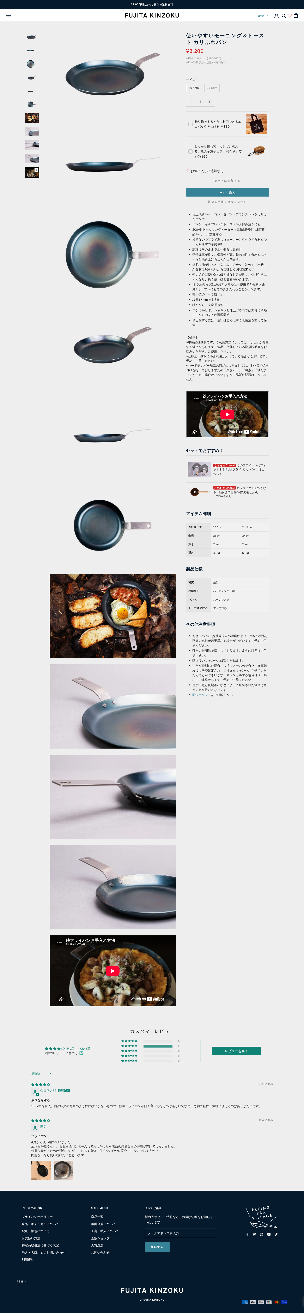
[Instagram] (261, 1234)
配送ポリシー (201, 695)
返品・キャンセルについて (40, 1224)
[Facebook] (247, 1234)
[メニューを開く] (8, 15)
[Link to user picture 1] (41, 1170)
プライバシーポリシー (37, 1217)
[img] (40, 1084)
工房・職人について (105, 1231)
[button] (129, 1046)
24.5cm (212, 88)
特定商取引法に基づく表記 (40, 1245)
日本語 (261, 15)
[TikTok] (276, 1234)
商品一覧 (97, 1217)
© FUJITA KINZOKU (152, 1299)
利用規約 (28, 1259)
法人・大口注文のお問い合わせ (43, 1252)
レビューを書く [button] (236, 1051)
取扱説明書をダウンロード (227, 201)
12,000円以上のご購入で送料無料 (152, 4)
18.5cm (193, 88)
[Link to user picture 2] (63, 1170)
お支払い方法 (31, 1238)
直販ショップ (100, 1238)
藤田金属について (103, 1224)
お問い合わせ (100, 1252)
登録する (157, 1246)
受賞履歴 (97, 1245)
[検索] (284, 15)
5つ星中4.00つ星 (78, 1049)
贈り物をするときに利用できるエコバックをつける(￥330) (218, 123)
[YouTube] (268, 1234)
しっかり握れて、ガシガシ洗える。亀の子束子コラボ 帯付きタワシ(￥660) (218, 151)
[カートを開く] (296, 15)
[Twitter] (254, 1234)
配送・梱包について (36, 1231)
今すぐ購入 (227, 192)
